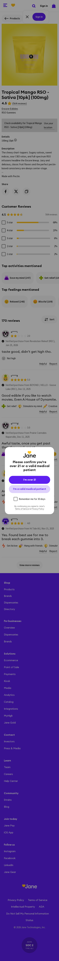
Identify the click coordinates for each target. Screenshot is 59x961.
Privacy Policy (37, 508)
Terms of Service (22, 508)
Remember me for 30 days (32, 498)
